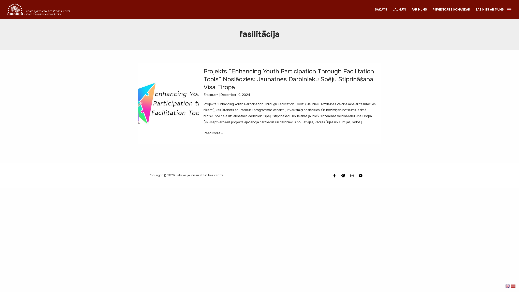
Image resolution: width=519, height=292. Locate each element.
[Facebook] (334, 175)
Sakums (381, 9)
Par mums (419, 9)
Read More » (213, 133)
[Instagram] (352, 175)
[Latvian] (509, 9)
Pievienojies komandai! (451, 9)
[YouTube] (360, 175)
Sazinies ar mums (489, 9)
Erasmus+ (211, 95)
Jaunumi (399, 9)
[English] (508, 286)
